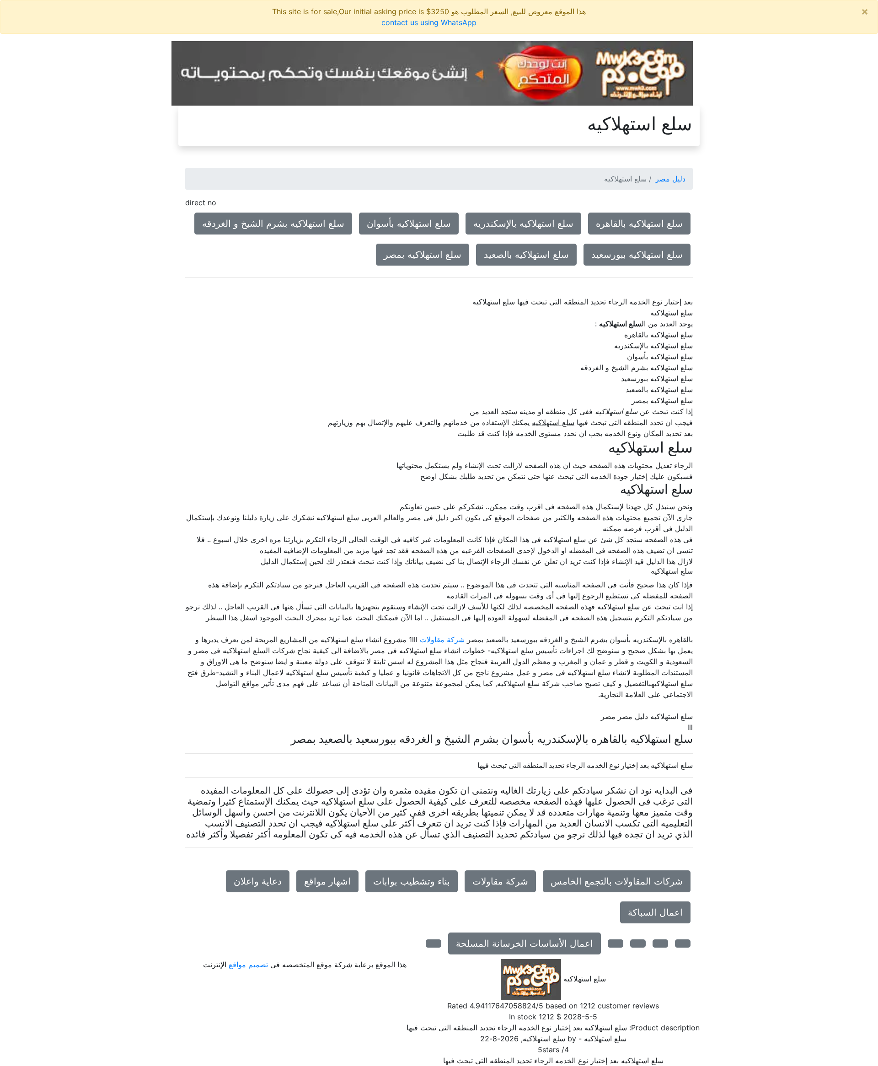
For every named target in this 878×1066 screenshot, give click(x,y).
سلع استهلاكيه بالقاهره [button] (639, 223)
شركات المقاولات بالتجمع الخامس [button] (617, 881)
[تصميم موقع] (432, 72)
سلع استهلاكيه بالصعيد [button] (526, 254)
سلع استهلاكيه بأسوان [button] (409, 223)
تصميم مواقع (248, 964)
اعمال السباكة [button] (655, 912)
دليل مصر (670, 178)
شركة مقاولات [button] (500, 881)
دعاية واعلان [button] (258, 881)
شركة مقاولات (442, 639)
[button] (683, 943)
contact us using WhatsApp (428, 22)
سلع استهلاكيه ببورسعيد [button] (637, 254)
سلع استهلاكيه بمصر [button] (422, 254)
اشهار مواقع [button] (327, 881)
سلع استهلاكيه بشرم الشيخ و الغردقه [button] (273, 223)
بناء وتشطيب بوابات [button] (411, 881)
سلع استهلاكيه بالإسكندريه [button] (523, 223)
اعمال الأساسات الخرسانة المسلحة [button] (524, 943)
